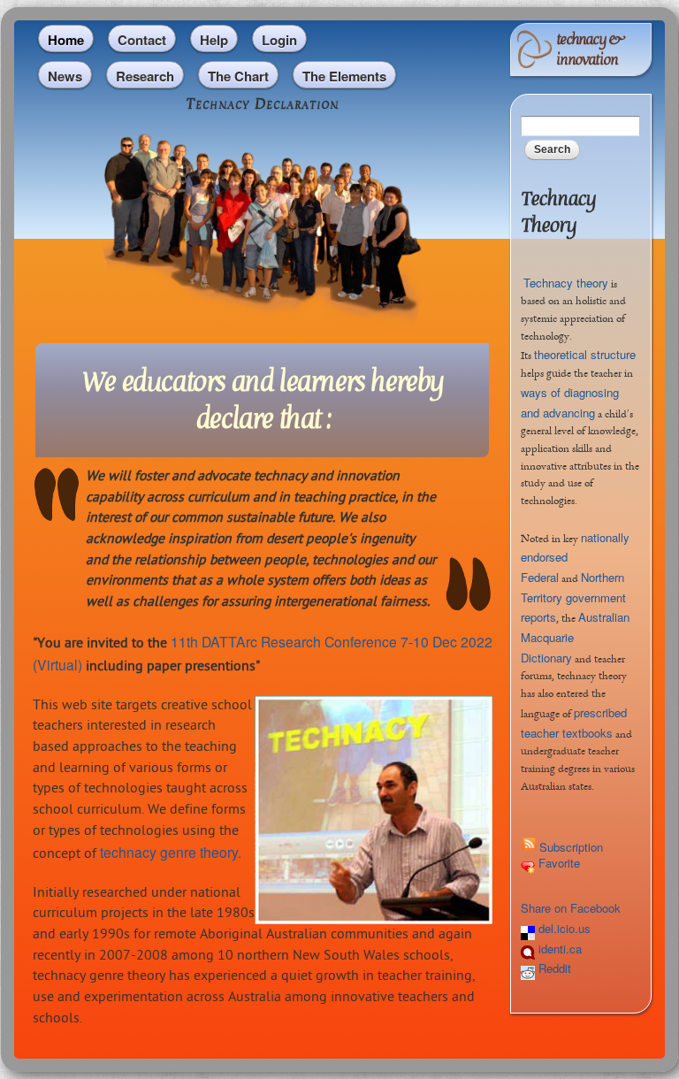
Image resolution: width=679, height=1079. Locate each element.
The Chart (238, 76)
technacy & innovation (589, 49)
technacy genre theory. (170, 851)
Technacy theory (565, 282)
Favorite (557, 862)
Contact (142, 40)
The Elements (344, 76)
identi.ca (558, 948)
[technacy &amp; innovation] (534, 58)
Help (214, 40)
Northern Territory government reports (573, 597)
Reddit (553, 968)
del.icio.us (563, 928)
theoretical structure (585, 354)
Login (279, 40)
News (65, 76)
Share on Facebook (571, 907)
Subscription (571, 846)
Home (66, 40)
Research (145, 76)
